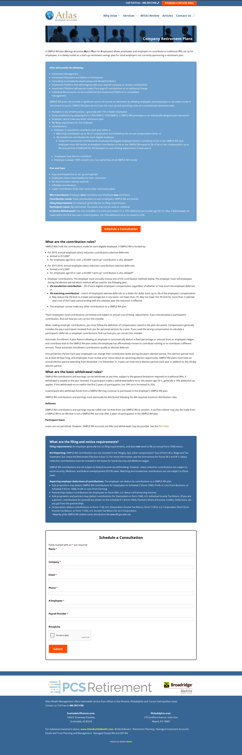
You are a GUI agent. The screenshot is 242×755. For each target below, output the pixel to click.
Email (53, 574)
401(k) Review (149, 15)
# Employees (56, 600)
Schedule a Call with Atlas (179, 2)
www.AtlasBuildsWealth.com (97, 729)
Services (128, 15)
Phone (53, 587)
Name (53, 548)
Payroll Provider (58, 613)
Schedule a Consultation (121, 229)
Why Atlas (110, 15)
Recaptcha (54, 626)
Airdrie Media (126, 741)
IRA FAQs (164, 426)
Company (55, 561)
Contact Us (183, 15)
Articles (167, 15)
